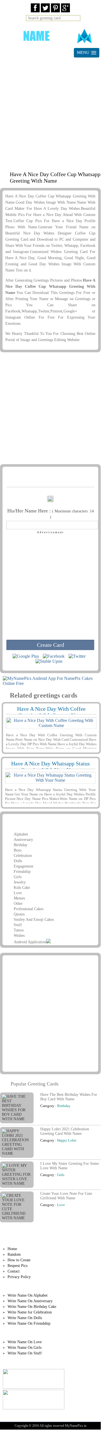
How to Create (19, 1260)
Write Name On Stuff (25, 1353)
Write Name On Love (25, 1342)
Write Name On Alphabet (28, 1295)
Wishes (19, 935)
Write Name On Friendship (29, 1323)
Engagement (23, 866)
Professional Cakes (28, 909)
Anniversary (23, 840)
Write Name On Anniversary (30, 1301)
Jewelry (20, 882)
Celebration (23, 855)
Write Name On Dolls (25, 1318)
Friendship (22, 871)
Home (12, 1249)
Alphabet (21, 834)
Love (18, 893)
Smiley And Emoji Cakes (34, 919)
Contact (14, 1271)
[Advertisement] (50, 112)
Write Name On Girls (24, 1347)
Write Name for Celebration (30, 1312)
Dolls (18, 861)
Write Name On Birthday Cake (32, 1306)
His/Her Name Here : (50, 513)
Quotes (19, 914)
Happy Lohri (66, 1140)
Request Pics (17, 1266)
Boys (18, 850)
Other (18, 903)
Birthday (20, 845)
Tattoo (19, 930)
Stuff (18, 925)
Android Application (30, 942)
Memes (19, 898)
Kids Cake (22, 887)
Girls (18, 877)
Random (14, 1254)
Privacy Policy (19, 1277)
